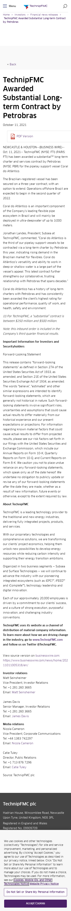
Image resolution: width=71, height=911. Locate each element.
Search (65, 6)
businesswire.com (47, 655)
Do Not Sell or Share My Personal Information (36, 892)
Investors (20, 15)
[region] (35, 870)
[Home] (35, 6)
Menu (5, 6)
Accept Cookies (35, 903)
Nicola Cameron (22, 743)
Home (6, 15)
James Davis (20, 716)
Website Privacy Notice (44, 884)
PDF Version (25, 136)
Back (13, 64)
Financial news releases (44, 15)
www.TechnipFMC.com (48, 639)
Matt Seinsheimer (23, 692)
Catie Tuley (19, 767)
